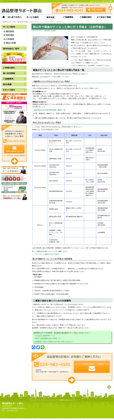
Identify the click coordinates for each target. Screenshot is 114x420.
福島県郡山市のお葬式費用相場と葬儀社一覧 (49, 110)
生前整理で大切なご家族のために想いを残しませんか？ (54, 341)
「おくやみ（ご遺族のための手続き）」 (48, 254)
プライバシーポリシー (50, 400)
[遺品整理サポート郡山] (22, 10)
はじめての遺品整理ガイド (15, 17)
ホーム (3, 17)
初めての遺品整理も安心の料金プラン (48, 338)
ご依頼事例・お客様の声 (68, 17)
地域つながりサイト (71, 400)
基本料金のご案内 (50, 17)
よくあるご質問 (104, 17)
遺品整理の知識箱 (50, 31)
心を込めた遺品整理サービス (45, 336)
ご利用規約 (61, 400)
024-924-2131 (82, 284)
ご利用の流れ (86, 17)
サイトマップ (39, 400)
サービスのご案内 (32, 17)
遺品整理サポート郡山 (106, 419)
